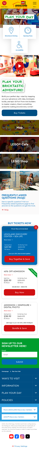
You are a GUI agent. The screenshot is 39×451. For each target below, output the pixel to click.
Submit (19, 361)
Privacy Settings (20, 446)
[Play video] (19, 66)
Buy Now (19, 292)
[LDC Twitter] (27, 436)
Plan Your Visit (16, 371)
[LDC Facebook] (17, 436)
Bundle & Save (19, 328)
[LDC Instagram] (22, 436)
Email (4, 350)
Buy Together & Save (19, 259)
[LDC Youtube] (11, 436)
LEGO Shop (19, 161)
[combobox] (19, 409)
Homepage (5, 371)
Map (19, 127)
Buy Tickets (19, 112)
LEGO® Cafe (19, 144)
